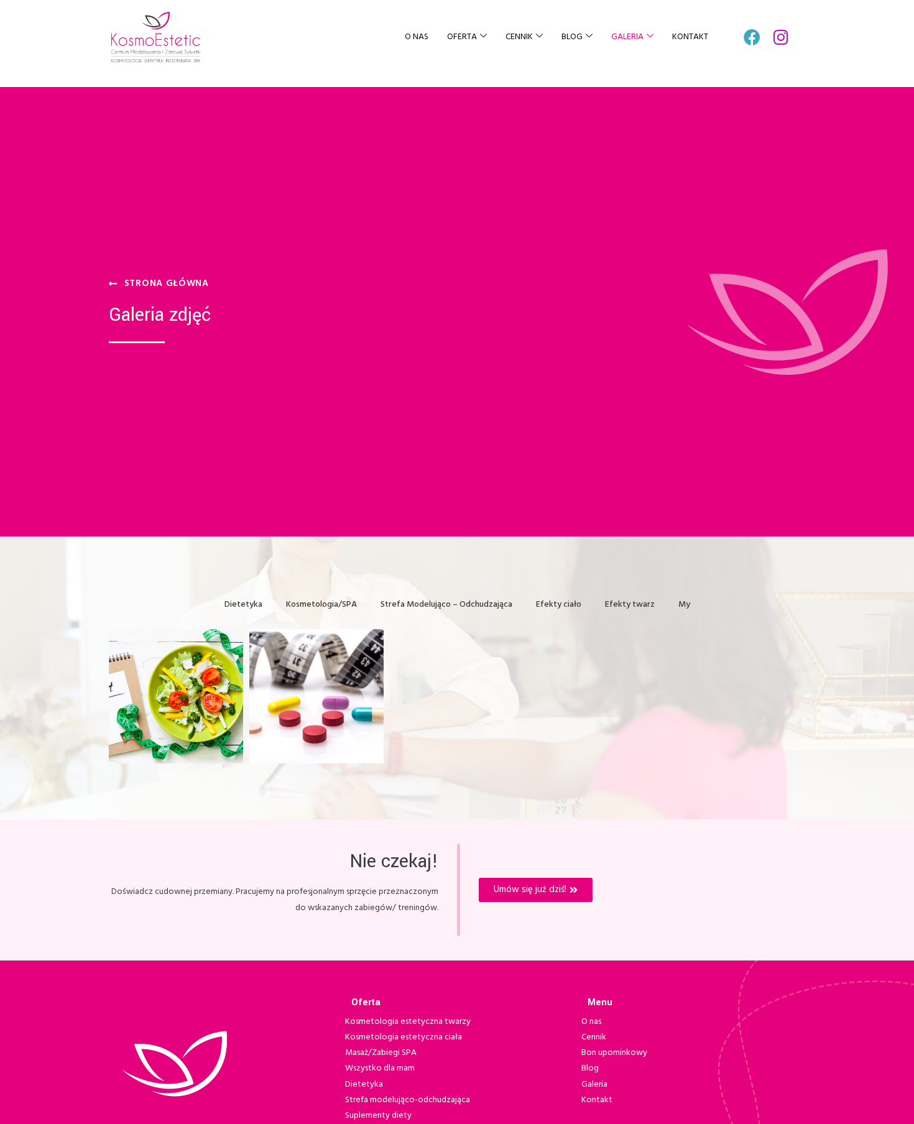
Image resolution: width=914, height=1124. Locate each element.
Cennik (519, 37)
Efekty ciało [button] (558, 604)
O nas (416, 37)
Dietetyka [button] (243, 604)
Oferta (462, 37)
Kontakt (690, 37)
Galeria (627, 37)
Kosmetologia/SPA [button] (321, 604)
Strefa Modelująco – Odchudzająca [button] (446, 604)
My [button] (684, 604)
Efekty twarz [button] (630, 604)
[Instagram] (781, 37)
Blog (572, 37)
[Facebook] (752, 37)
